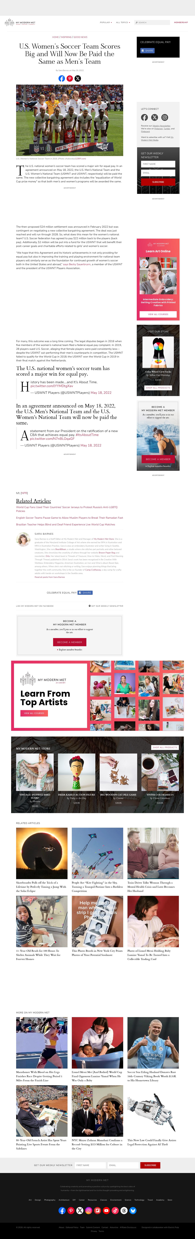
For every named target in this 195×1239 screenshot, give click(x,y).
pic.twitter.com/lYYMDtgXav (52, 386)
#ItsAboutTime (87, 435)
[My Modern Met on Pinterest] (71, 1210)
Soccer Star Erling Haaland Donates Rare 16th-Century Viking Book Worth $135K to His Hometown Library (151, 1076)
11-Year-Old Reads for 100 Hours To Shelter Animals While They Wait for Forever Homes (38, 955)
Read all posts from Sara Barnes (50, 577)
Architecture (64, 1200)
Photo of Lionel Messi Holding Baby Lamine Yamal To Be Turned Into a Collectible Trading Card (149, 955)
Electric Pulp (173, 1227)
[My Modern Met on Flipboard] (97, 1210)
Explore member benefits (70, 649)
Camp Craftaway (93, 569)
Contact (104, 1227)
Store (170, 1200)
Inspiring (66, 37)
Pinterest (158, 128)
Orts (48, 556)
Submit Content (93, 1227)
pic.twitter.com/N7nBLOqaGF (52, 438)
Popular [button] (105, 22)
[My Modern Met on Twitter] (79, 1210)
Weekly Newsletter (161, 125)
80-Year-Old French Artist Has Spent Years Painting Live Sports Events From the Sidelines (41, 1144)
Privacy (94, 1231)
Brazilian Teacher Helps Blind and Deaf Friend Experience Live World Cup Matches (65, 524)
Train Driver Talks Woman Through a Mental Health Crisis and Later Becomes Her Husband (151, 887)
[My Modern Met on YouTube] (106, 1210)
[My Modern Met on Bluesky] (132, 1210)
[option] (100, 727)
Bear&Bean (60, 549)
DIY (74, 1200)
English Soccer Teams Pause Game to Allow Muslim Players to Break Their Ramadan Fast (69, 517)
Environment (115, 1200)
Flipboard (145, 131)
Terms (101, 1231)
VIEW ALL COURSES (158, 314)
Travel (150, 1200)
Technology (139, 1200)
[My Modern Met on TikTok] (115, 1210)
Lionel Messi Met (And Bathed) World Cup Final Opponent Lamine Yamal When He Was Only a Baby (97, 1076)
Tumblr (167, 128)
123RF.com (80, 158)
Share (86, 592)
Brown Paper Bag (107, 552)
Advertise (114, 1227)
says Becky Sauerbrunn (77, 264)
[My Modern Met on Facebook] (62, 1210)
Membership (181, 22)
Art (30, 1200)
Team (82, 1227)
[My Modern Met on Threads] (124, 1210)
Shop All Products (158, 387)
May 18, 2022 (101, 392)
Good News (80, 37)
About (61, 1227)
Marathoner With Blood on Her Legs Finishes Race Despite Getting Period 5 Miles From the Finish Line (39, 1076)
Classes (103, 1200)
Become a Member (69, 642)
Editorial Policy (72, 1227)
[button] (123, 22)
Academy (160, 1200)
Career (82, 1200)
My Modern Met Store (104, 539)
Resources (92, 1200)
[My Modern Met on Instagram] (88, 1210)
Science (128, 1200)
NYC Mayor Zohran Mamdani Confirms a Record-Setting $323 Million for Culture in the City (97, 1144)
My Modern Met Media (157, 138)
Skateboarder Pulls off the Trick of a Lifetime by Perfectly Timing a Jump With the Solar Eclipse (41, 887)
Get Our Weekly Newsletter (107, 606)
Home (55, 37)
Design (38, 1200)
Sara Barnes (64, 70)
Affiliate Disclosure (128, 1227)
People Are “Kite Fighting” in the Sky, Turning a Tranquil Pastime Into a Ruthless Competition (97, 887)
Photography (49, 1200)
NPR (24, 493)
